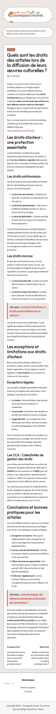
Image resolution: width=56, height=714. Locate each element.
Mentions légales (28, 687)
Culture (11, 50)
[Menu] (11, 21)
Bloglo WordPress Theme (32, 709)
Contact (28, 691)
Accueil (9, 31)
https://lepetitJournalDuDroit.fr (21, 130)
